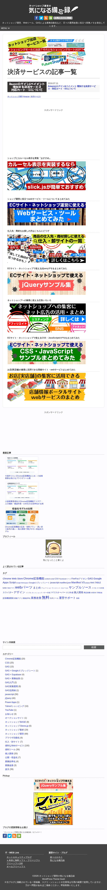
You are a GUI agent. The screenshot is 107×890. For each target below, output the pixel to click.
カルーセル (64, 588)
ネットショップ (37, 592)
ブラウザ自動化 (12, 738)
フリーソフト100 (15, 863)
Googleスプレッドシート (39, 583)
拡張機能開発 (8, 598)
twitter (5, 588)
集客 (77, 598)
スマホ (94, 588)
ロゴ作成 (69, 592)
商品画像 (87, 593)
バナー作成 (46, 593)
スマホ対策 (100, 588)
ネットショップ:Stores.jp (16, 726)
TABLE (98, 583)
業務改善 (36, 597)
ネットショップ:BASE (15, 722)
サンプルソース (80, 587)
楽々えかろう (56, 857)
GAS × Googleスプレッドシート (20, 671)
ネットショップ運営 (15, 96)
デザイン (19, 592)
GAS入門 (9, 682)
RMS (92, 583)
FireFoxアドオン (79, 578)
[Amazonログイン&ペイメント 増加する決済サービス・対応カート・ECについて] (27, 83)
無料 (45, 597)
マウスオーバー (58, 592)
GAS (90, 578)
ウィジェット (56, 588)
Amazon (26, 96)
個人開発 (78, 592)
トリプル (28, 592)
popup (87, 583)
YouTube (9, 710)
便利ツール (10, 749)
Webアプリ (11, 588)
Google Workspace (22, 583)
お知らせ (9, 714)
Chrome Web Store (13, 578)
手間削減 (99, 592)
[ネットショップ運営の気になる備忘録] (53, 8)
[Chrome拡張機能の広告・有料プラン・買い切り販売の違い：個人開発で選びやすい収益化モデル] (24, 516)
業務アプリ (18, 598)
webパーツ (23, 587)
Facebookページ (65, 579)
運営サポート (67, 597)
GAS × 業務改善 (12, 678)
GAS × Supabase (13, 674)
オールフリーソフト (16, 866)
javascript (54, 582)
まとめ (37, 587)
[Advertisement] (53, 130)
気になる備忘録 (57, 860)
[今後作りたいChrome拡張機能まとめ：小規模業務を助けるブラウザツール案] (24, 465)
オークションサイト (14, 718)
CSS (7, 663)
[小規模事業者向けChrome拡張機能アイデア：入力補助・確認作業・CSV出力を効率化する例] (24, 490)
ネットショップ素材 (14, 730)
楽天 (7, 769)
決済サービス (36, 96)
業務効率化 (26, 598)
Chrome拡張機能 (33, 578)
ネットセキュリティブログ (19, 857)
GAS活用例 (10, 690)
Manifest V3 (78, 582)
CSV (57, 579)
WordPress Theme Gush (53, 879)
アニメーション (46, 588)
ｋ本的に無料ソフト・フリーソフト (23, 860)
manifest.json (65, 583)
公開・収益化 (11, 757)
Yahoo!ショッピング (14, 706)
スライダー (8, 592)
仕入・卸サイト (12, 742)
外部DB (93, 592)
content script (49, 579)
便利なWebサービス (14, 746)
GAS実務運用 (11, 686)
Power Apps (10, 702)
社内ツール (54, 598)
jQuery (8, 698)
